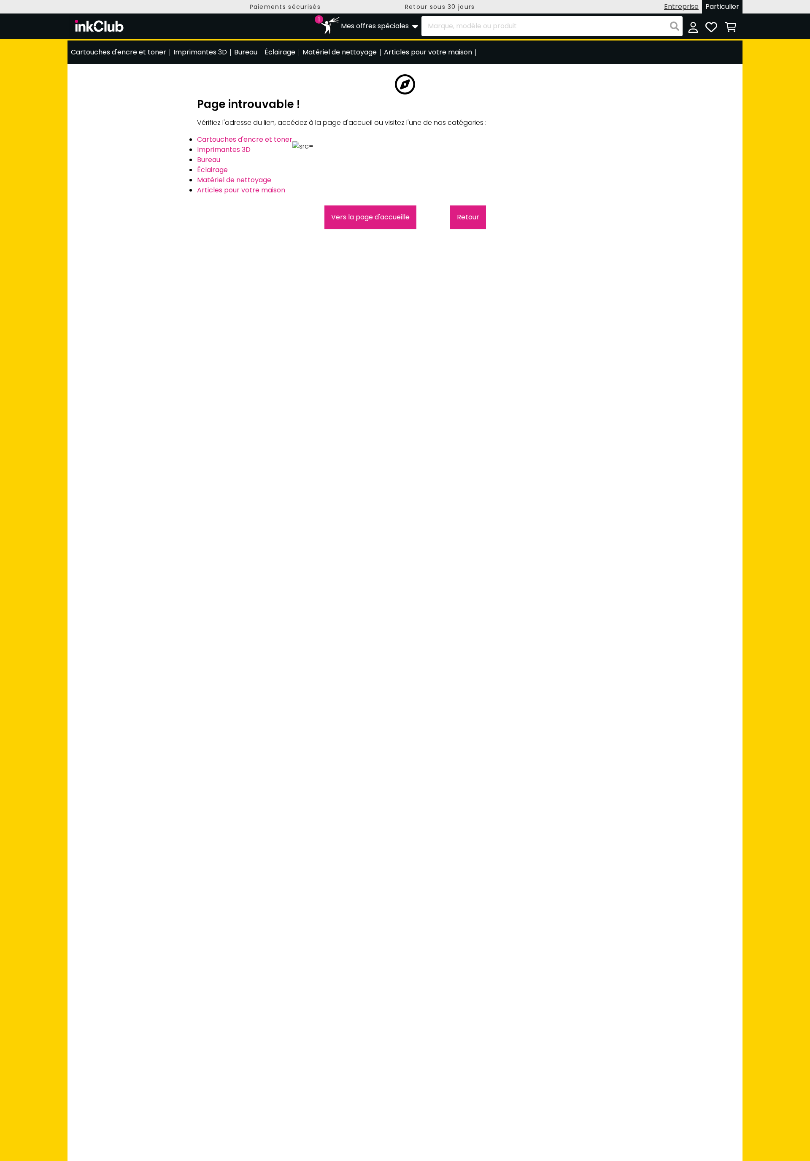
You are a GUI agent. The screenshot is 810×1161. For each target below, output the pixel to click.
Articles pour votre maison (241, 190)
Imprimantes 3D (224, 149)
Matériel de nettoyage (234, 180)
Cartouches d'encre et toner (244, 139)
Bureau (208, 160)
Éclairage (212, 170)
